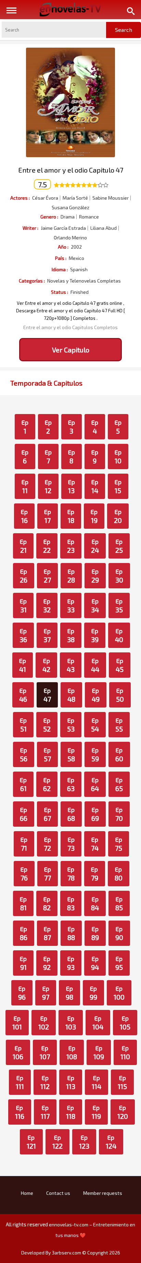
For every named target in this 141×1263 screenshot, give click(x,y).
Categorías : (32, 281)
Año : (63, 247)
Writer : (30, 228)
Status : (59, 292)
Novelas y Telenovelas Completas (84, 280)
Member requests (102, 1193)
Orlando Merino (70, 237)
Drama (68, 216)
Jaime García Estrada (63, 228)
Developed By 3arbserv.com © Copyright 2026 (70, 1252)
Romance (89, 216)
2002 (76, 247)
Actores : (20, 198)
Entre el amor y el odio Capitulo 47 (70, 170)
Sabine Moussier (110, 198)
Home (27, 1193)
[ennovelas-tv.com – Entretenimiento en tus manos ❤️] (70, 9)
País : (60, 258)
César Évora (45, 198)
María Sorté (75, 198)
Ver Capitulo (70, 350)
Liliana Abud (103, 228)
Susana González (70, 207)
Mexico (76, 258)
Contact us (58, 1193)
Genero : (49, 217)
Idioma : (60, 269)
